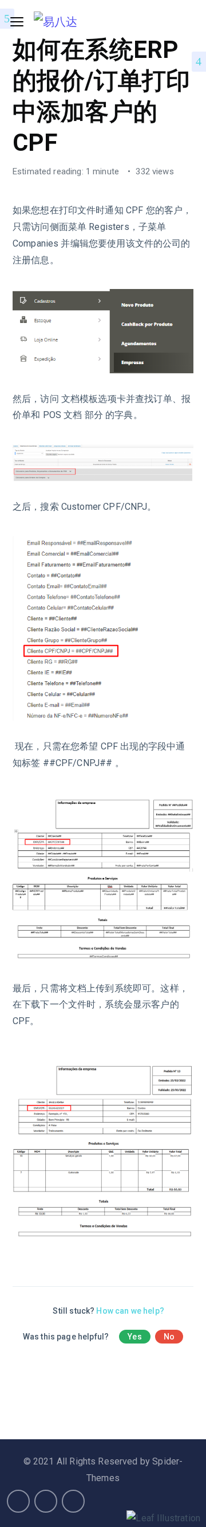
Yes (134, 1336)
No (169, 1336)
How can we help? (130, 1310)
